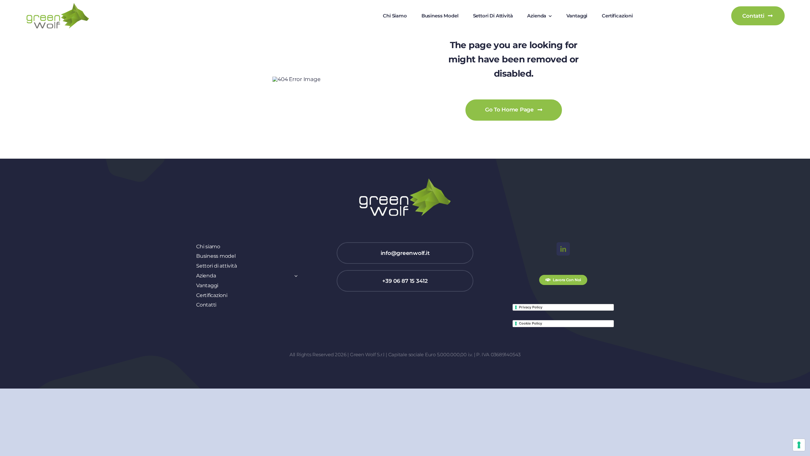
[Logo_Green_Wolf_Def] (57, 5)
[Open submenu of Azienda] (294, 276)
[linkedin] (563, 249)
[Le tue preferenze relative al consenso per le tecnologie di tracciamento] (799, 445)
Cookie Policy (530, 323)
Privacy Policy (530, 307)
